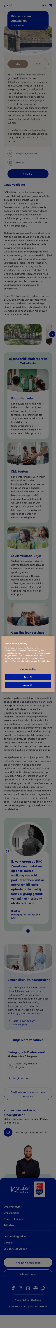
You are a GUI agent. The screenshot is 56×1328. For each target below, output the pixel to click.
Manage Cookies (28, 669)
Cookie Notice (44, 661)
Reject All (28, 677)
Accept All (28, 685)
